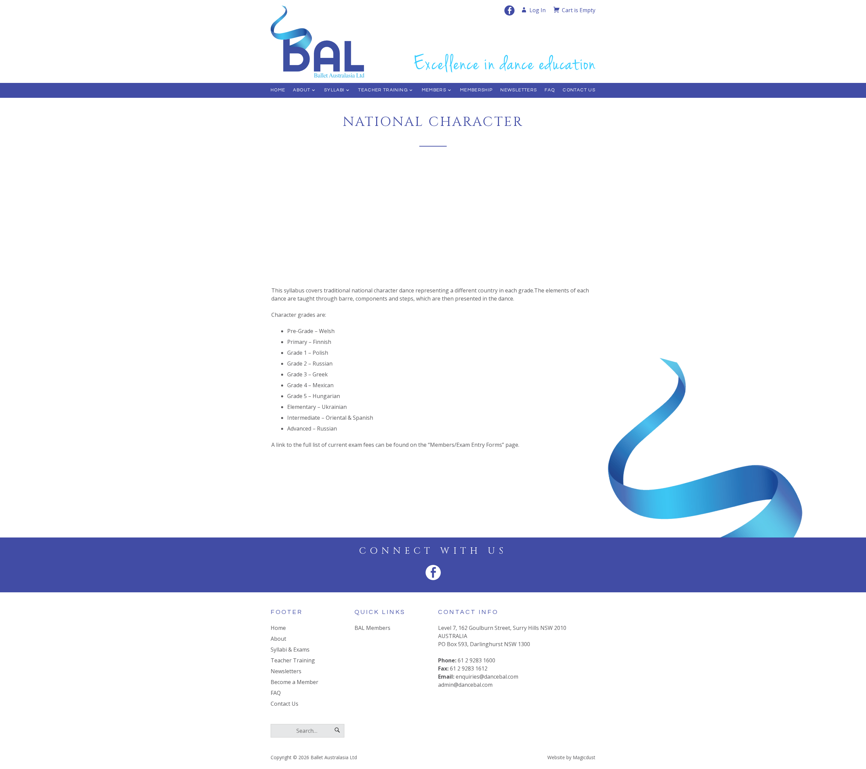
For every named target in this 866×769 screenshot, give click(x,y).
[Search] (337, 731)
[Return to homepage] (335, 41)
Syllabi (334, 90)
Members (434, 90)
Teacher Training (383, 90)
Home (278, 90)
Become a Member (294, 682)
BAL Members (372, 628)
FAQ (550, 90)
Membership (476, 90)
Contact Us (579, 90)
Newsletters (518, 90)
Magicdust (584, 757)
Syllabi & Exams (290, 649)
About (301, 90)
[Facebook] (509, 10)
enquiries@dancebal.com (487, 676)
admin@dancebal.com (465, 684)
